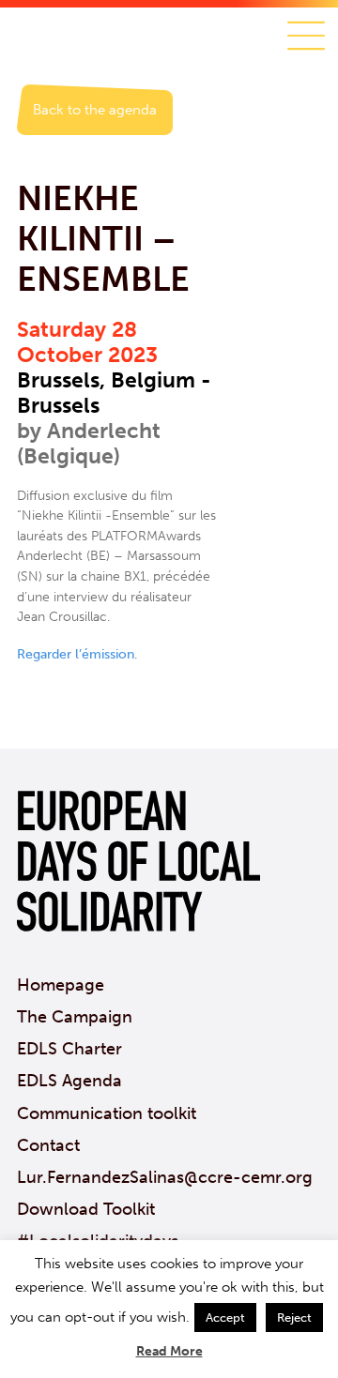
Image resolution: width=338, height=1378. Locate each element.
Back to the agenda (95, 109)
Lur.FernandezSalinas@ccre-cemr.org (165, 1177)
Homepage (60, 985)
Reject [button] (294, 1317)
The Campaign (74, 1017)
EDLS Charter (69, 1048)
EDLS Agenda (69, 1080)
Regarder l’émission (75, 654)
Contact (48, 1145)
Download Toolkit (86, 1209)
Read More (169, 1351)
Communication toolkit (106, 1113)
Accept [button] (225, 1317)
